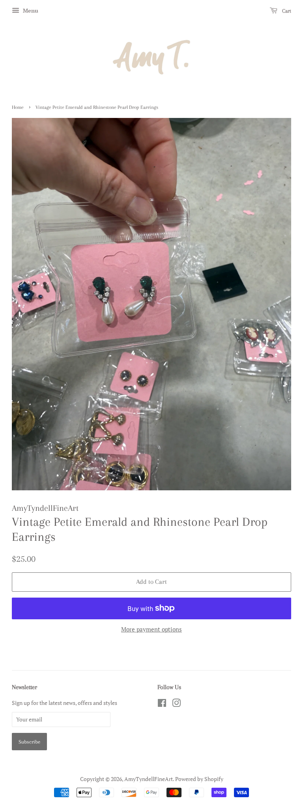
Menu (29, 10)
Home (18, 107)
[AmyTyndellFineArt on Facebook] (161, 704)
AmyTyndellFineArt (148, 779)
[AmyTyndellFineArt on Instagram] (176, 704)
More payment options (151, 629)
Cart (286, 11)
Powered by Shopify (199, 779)
